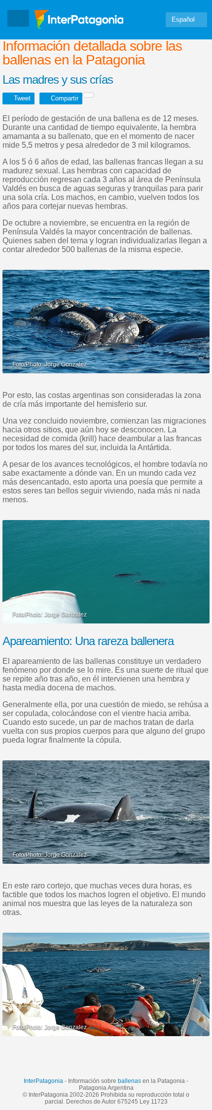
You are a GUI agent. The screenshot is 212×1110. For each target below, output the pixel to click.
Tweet (22, 98)
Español (183, 19)
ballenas (129, 1080)
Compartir (64, 98)
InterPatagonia (43, 1080)
